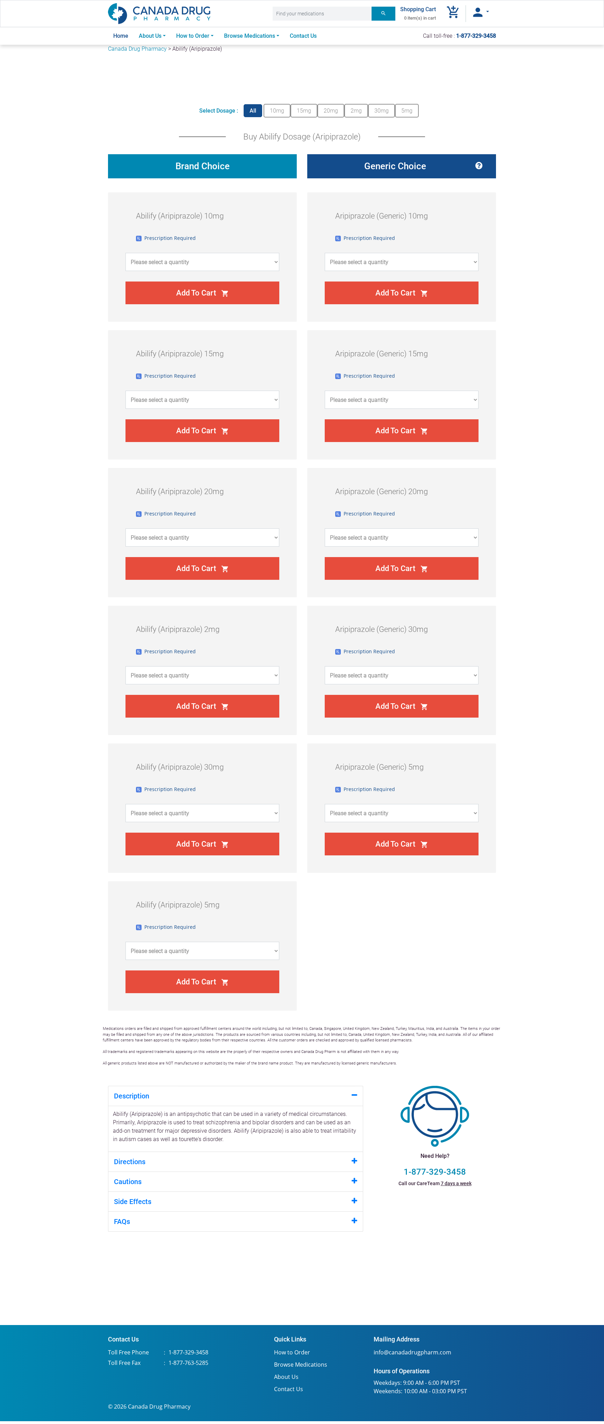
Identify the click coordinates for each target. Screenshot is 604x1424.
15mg (304, 110)
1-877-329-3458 (435, 1172)
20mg (331, 110)
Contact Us (303, 36)
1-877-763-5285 (188, 1363)
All (253, 110)
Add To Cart (202, 293)
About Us (150, 36)
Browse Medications (300, 1364)
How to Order (192, 36)
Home (123, 35)
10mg (277, 110)
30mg (381, 110)
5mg (406, 110)
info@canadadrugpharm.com (412, 1352)
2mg (356, 110)
